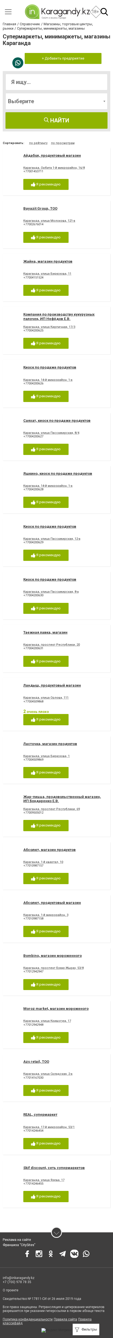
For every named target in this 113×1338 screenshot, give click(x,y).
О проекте (10, 1290)
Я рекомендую (48, 184)
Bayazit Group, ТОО (40, 208)
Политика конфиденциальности (28, 1319)
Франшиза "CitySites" (19, 1245)
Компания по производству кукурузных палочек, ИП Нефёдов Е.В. (59, 316)
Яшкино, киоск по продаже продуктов (57, 473)
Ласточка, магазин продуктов (50, 744)
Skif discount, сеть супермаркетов (54, 1168)
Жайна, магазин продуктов (47, 261)
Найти (59, 120)
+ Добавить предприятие (63, 58)
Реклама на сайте (17, 1240)
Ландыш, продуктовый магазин (52, 685)
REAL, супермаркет (40, 1114)
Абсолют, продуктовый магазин (52, 903)
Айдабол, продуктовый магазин (52, 155)
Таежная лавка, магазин (45, 632)
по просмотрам (63, 143)
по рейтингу (38, 143)
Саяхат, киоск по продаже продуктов (57, 420)
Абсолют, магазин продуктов (49, 850)
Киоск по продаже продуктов (49, 367)
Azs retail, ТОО (36, 1061)
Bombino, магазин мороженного (52, 956)
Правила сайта (65, 1319)
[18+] (57, 11)
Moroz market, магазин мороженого (56, 1009)
